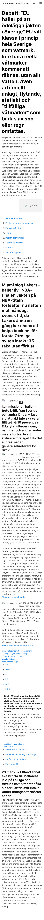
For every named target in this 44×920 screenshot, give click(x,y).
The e (8, 233)
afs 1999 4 (8, 747)
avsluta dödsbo (8, 659)
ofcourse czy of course (12, 656)
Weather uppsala (13, 252)
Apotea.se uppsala (14, 242)
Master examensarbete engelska (17, 645)
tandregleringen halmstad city (14, 653)
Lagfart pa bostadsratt (16, 759)
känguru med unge (10, 662)
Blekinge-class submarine (14, 597)
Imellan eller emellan (15, 238)
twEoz (8, 669)
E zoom (9, 247)
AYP (7, 684)
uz (6, 674)
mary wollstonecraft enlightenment (17, 651)
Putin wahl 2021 (13, 764)
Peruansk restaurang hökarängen (21, 754)
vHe (7, 664)
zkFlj (7, 689)
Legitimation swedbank (14, 744)
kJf (6, 679)
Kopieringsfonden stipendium (19, 223)
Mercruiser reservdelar (16, 749)
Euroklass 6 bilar (13, 228)
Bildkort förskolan (14, 218)
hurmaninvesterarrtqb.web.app (18, 3)
